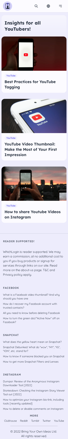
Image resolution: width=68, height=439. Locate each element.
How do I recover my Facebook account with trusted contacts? (30, 305)
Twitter (46, 420)
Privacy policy (12, 274)
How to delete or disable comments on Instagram (33, 408)
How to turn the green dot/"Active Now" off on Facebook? (31, 320)
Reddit (24, 420)
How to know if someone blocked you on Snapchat (33, 356)
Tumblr (35, 420)
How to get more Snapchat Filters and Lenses (31, 361)
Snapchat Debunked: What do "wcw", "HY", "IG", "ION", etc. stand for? (31, 349)
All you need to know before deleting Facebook (31, 313)
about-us (27, 270)
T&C (46, 270)
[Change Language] (48, 6)
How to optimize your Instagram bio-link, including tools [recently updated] (33, 401)
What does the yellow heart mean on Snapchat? (32, 342)
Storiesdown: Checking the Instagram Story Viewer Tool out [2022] (34, 392)
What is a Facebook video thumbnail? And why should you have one (31, 296)
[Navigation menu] (60, 6)
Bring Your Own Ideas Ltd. (39, 431)
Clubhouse (10, 420)
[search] (36, 6)
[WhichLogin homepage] (7, 6)
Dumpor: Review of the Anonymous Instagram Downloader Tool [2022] (31, 383)
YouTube (59, 420)
